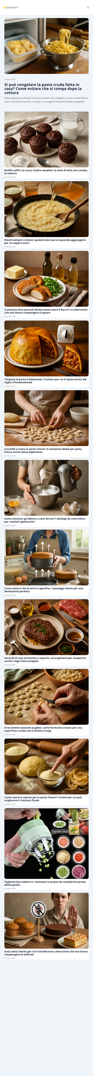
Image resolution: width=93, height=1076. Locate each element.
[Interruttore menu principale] (88, 7)
